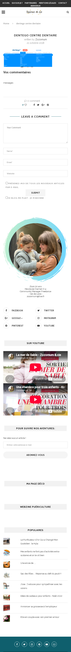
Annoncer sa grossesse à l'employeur (38, 606)
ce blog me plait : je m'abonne (26, 198)
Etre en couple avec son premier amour (39, 617)
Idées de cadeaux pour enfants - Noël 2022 (41, 596)
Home (6, 23)
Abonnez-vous (35, 454)
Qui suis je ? (17, 3)
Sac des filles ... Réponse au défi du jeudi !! (40, 573)
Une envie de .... (28, 563)
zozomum (41, 39)
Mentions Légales (47, 3)
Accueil (6, 3)
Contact (62, 3)
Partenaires (31, 3)
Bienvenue (35, 6)
